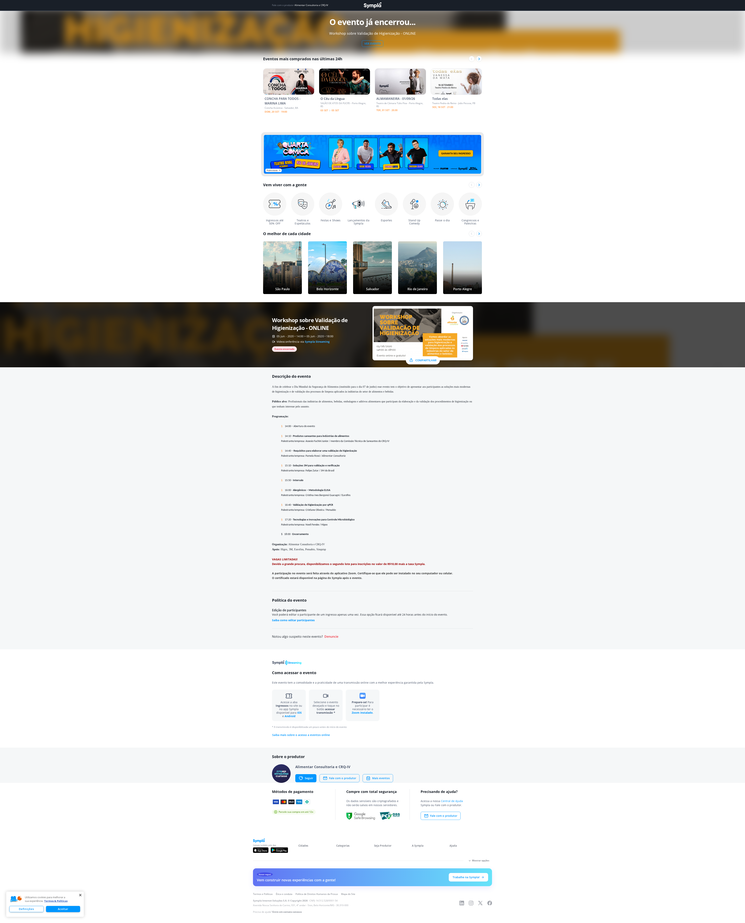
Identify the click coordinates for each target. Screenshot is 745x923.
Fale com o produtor (342, 778)
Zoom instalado (362, 712)
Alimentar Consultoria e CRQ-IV (311, 5)
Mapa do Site (348, 894)
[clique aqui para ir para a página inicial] (372, 5)
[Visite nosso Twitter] (480, 903)
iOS (299, 712)
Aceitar (63, 909)
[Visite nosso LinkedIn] (461, 903)
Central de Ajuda (452, 801)
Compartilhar (426, 360)
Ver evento (372, 43)
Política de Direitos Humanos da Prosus (316, 894)
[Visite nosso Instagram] (471, 903)
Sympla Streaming (317, 341)
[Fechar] (80, 895)
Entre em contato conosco (287, 912)
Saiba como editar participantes (293, 620)
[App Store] (261, 850)
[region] (45, 904)
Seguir (309, 778)
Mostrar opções (480, 860)
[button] (16, 899)
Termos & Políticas (56, 901)
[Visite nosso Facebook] (489, 903)
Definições (26, 909)
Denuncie (331, 636)
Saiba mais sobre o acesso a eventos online (301, 735)
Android (290, 716)
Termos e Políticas (263, 894)
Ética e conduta (284, 894)
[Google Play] (279, 850)
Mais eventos (381, 778)
